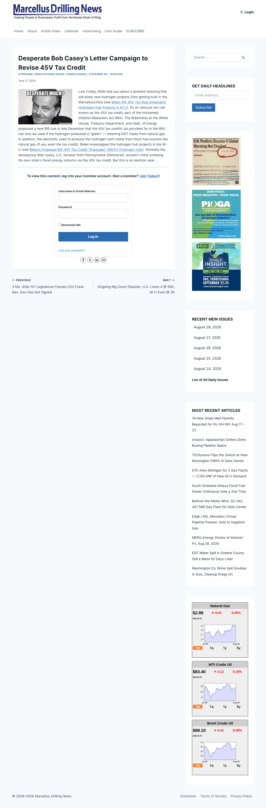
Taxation (116, 74)
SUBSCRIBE (135, 31)
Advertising (92, 31)
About (32, 31)
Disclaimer (188, 796)
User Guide (113, 31)
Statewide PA (98, 74)
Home (18, 31)
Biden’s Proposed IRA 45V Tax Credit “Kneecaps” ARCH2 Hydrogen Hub (86, 150)
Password (65, 207)
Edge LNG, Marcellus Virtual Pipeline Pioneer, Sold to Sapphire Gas (218, 522)
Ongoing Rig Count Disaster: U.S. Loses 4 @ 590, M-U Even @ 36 (136, 286)
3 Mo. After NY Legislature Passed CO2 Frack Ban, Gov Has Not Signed (48, 286)
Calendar (71, 31)
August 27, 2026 (207, 338)
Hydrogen (25, 74)
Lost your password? (71, 250)
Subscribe (204, 107)
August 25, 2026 (207, 358)
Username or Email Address (76, 191)
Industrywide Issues (49, 74)
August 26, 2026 (207, 348)
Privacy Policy (241, 796)
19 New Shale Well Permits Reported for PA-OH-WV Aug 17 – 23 (218, 424)
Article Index (51, 31)
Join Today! (148, 176)
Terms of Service (213, 796)
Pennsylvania (76, 74)
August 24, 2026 (207, 369)
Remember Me (71, 225)
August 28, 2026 (207, 327)
